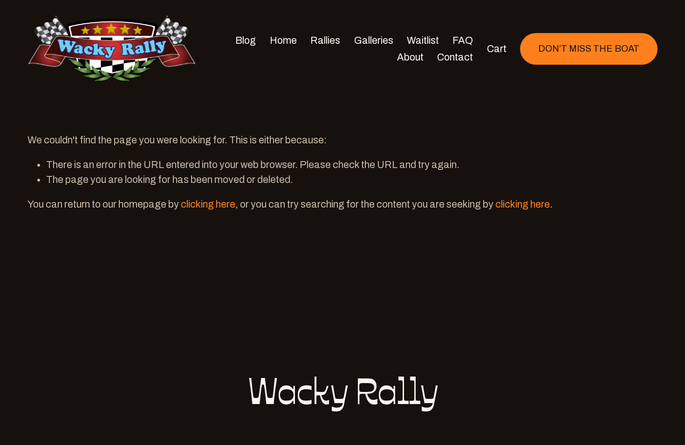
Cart (497, 48)
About (410, 57)
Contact (455, 57)
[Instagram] (327, 438)
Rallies (325, 40)
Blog (245, 40)
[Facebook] (312, 438)
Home (283, 40)
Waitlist (423, 40)
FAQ (462, 40)
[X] (342, 438)
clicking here (208, 204)
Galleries (373, 40)
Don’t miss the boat (588, 49)
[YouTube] (357, 438)
